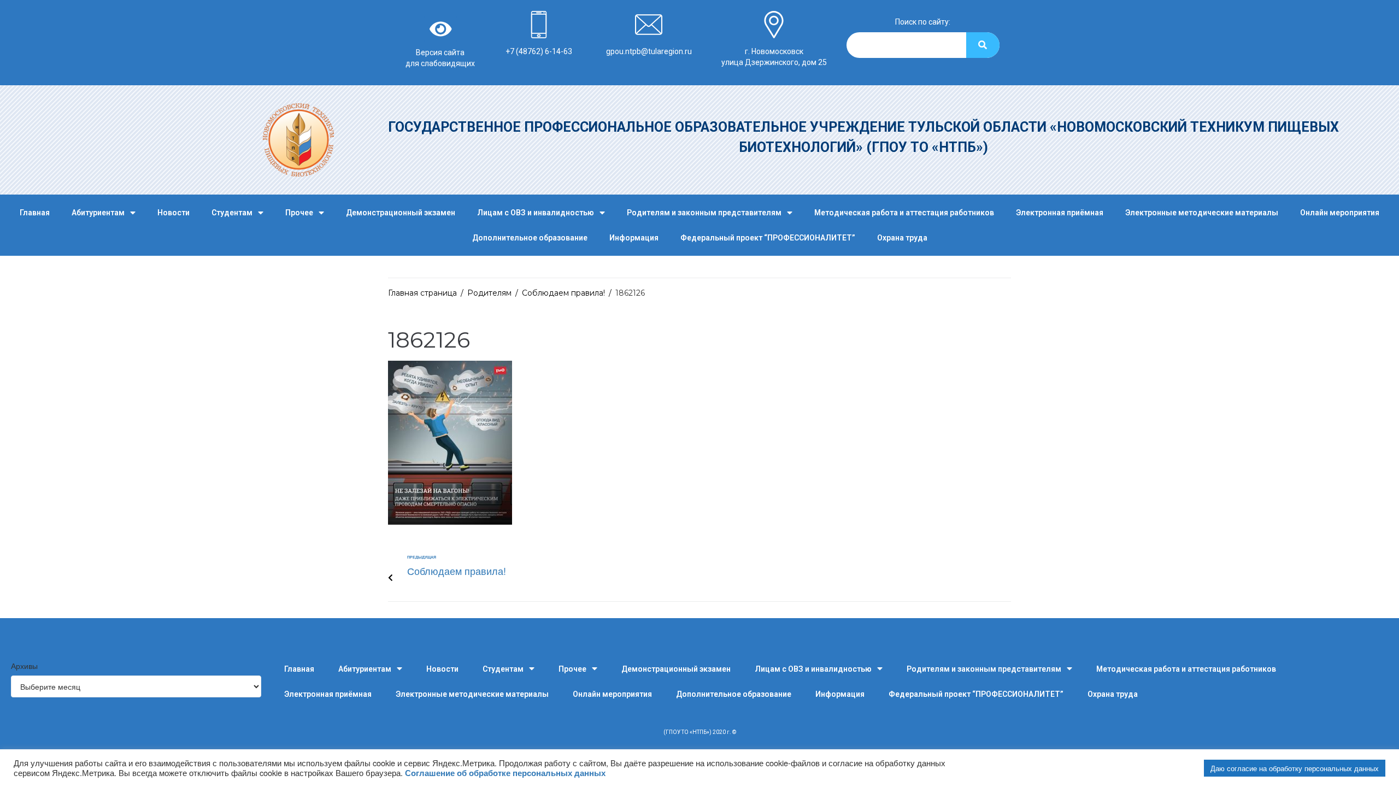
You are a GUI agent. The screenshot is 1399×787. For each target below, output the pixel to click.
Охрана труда (902, 237)
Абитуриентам (98, 212)
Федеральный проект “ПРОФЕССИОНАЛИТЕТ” (767, 237)
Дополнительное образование (529, 237)
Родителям (489, 293)
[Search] (983, 45)
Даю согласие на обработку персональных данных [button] (1294, 768)
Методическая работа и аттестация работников (904, 212)
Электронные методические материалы (1201, 212)
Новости (173, 212)
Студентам (231, 212)
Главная (35, 212)
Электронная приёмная (1059, 212)
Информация (634, 237)
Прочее (299, 212)
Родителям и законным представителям (704, 212)
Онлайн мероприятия (1339, 212)
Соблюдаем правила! (563, 293)
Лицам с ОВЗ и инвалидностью (535, 212)
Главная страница (422, 293)
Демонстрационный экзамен (400, 212)
